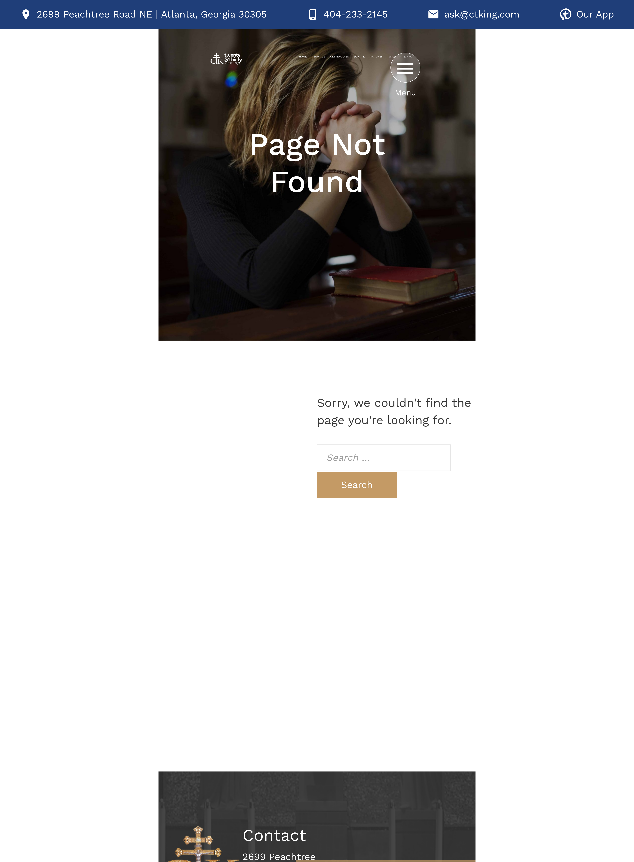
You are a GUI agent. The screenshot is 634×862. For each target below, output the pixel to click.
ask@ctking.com (482, 14)
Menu (405, 92)
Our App (595, 14)
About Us (318, 56)
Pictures (376, 56)
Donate (359, 56)
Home (303, 56)
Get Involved (339, 56)
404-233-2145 (355, 14)
